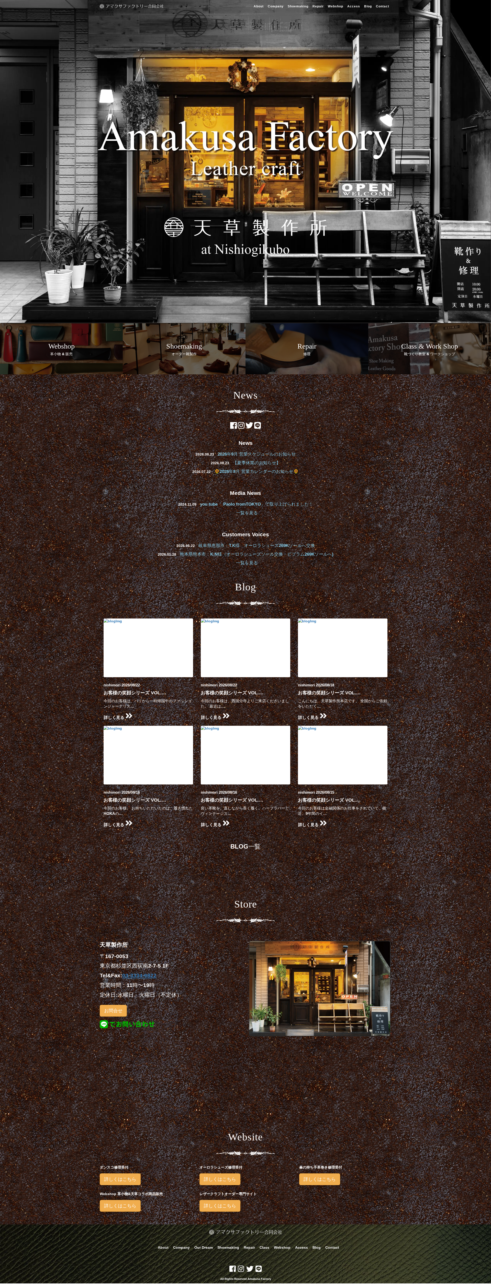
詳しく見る (114, 717)
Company (276, 6)
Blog (368, 6)
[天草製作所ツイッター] (249, 427)
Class (264, 1247)
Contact (382, 6)
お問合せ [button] (113, 1010)
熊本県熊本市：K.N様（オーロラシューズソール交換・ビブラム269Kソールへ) (256, 554)
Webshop (335, 6)
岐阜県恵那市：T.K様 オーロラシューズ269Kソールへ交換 (256, 545)
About (259, 6)
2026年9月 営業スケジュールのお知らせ (257, 454)
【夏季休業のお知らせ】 (257, 462)
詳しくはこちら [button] (120, 1179)
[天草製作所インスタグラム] (241, 427)
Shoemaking (298, 6)
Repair (318, 6)
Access (353, 6)
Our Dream (203, 1247)
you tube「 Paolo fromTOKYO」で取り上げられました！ (256, 504)
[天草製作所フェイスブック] (233, 427)
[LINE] (257, 427)
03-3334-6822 (139, 975)
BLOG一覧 (245, 846)
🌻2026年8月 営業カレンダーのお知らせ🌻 (256, 471)
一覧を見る (247, 512)
